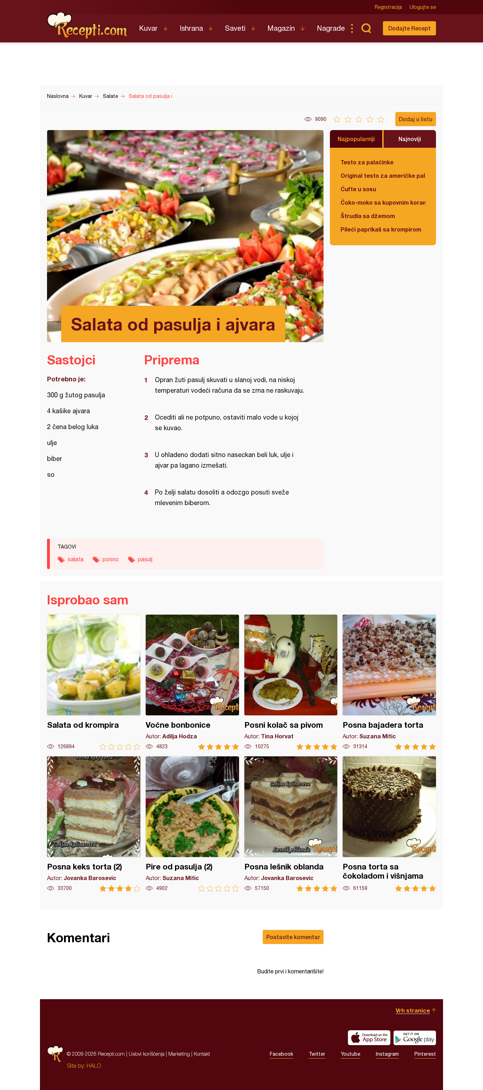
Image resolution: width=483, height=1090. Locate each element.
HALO (94, 1065)
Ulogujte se (422, 7)
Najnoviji (409, 138)
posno (111, 559)
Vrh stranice (413, 1010)
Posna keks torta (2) (93, 824)
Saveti (235, 28)
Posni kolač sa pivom (291, 682)
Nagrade (331, 28)
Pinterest (425, 1054)
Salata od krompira (93, 682)
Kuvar (148, 28)
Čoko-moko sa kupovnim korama (383, 202)
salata (75, 559)
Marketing (179, 1054)
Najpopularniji (356, 138)
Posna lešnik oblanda (291, 824)
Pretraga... (366, 28)
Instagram (387, 1054)
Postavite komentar (293, 936)
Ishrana (191, 28)
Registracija (388, 7)
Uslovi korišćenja (146, 1054)
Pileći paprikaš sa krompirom (381, 229)
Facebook (281, 1054)
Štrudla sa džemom (368, 215)
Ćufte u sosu (358, 189)
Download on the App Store (369, 1037)
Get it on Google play (415, 1037)
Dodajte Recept (409, 28)
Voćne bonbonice (192, 682)
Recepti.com (87, 25)
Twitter (317, 1054)
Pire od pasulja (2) (192, 824)
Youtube (350, 1054)
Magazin (281, 28)
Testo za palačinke (367, 162)
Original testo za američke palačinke (383, 175)
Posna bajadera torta (389, 682)
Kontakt (202, 1054)
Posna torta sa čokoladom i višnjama (389, 824)
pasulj (145, 559)
